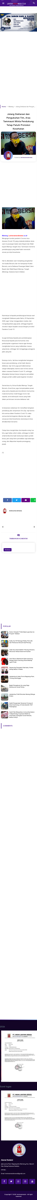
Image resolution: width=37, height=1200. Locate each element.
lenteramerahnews (15, 511)
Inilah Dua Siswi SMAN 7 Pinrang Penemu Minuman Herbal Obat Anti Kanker (22, 650)
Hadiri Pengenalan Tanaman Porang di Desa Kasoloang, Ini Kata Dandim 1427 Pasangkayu (21, 705)
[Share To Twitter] (16, 500)
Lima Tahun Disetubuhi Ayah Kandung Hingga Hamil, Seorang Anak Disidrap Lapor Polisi (21, 660)
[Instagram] (25, 1181)
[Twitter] (11, 1181)
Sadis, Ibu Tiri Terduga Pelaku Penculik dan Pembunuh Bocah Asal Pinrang (20, 641)
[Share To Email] (25, 500)
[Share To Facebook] (7, 500)
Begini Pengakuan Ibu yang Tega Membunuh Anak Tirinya (19, 686)
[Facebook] (4, 1181)
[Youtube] (32, 1181)
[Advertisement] (18, 50)
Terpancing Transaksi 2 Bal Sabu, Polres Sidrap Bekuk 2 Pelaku (21, 668)
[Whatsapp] (18, 1181)
